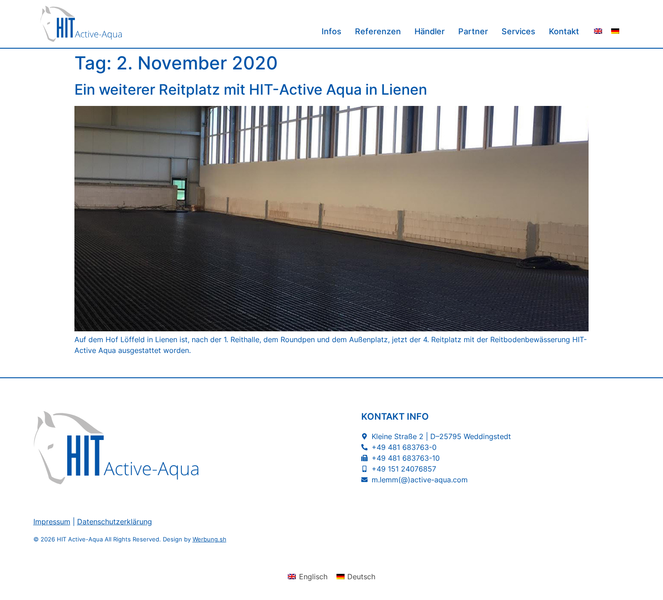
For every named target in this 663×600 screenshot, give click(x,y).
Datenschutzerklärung (114, 521)
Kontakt (564, 31)
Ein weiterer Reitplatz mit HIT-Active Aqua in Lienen (250, 89)
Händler (429, 31)
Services (518, 31)
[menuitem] (598, 30)
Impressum (51, 521)
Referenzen (378, 31)
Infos (331, 31)
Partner (473, 31)
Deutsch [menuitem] (361, 576)
